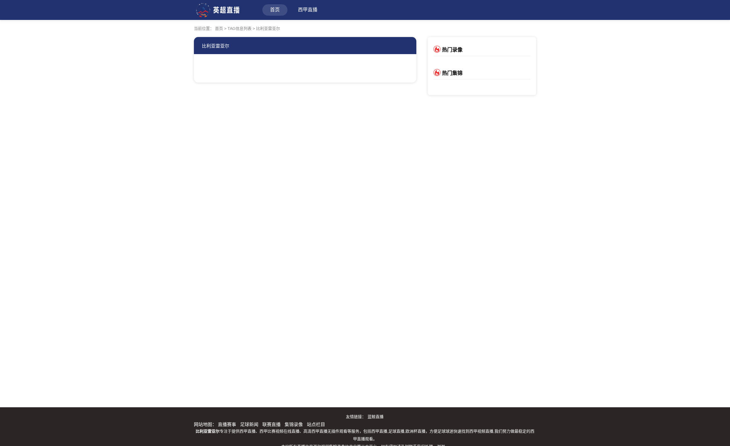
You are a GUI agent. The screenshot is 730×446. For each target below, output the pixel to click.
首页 (275, 10)
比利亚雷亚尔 (215, 46)
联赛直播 (271, 424)
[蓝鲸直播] (217, 9)
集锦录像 (294, 424)
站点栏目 (316, 424)
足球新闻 (249, 424)
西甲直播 (307, 10)
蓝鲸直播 (376, 416)
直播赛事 (227, 424)
